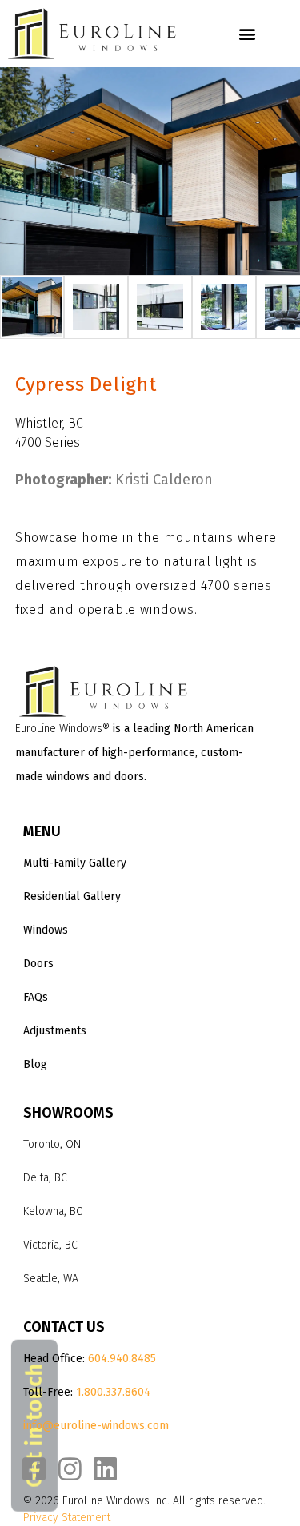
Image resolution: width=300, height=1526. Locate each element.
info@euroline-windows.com (96, 1425)
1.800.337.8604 (113, 1392)
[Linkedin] (106, 1468)
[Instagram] (70, 1468)
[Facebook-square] (34, 1468)
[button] (247, 34)
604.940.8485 (122, 1358)
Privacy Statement (66, 1517)
